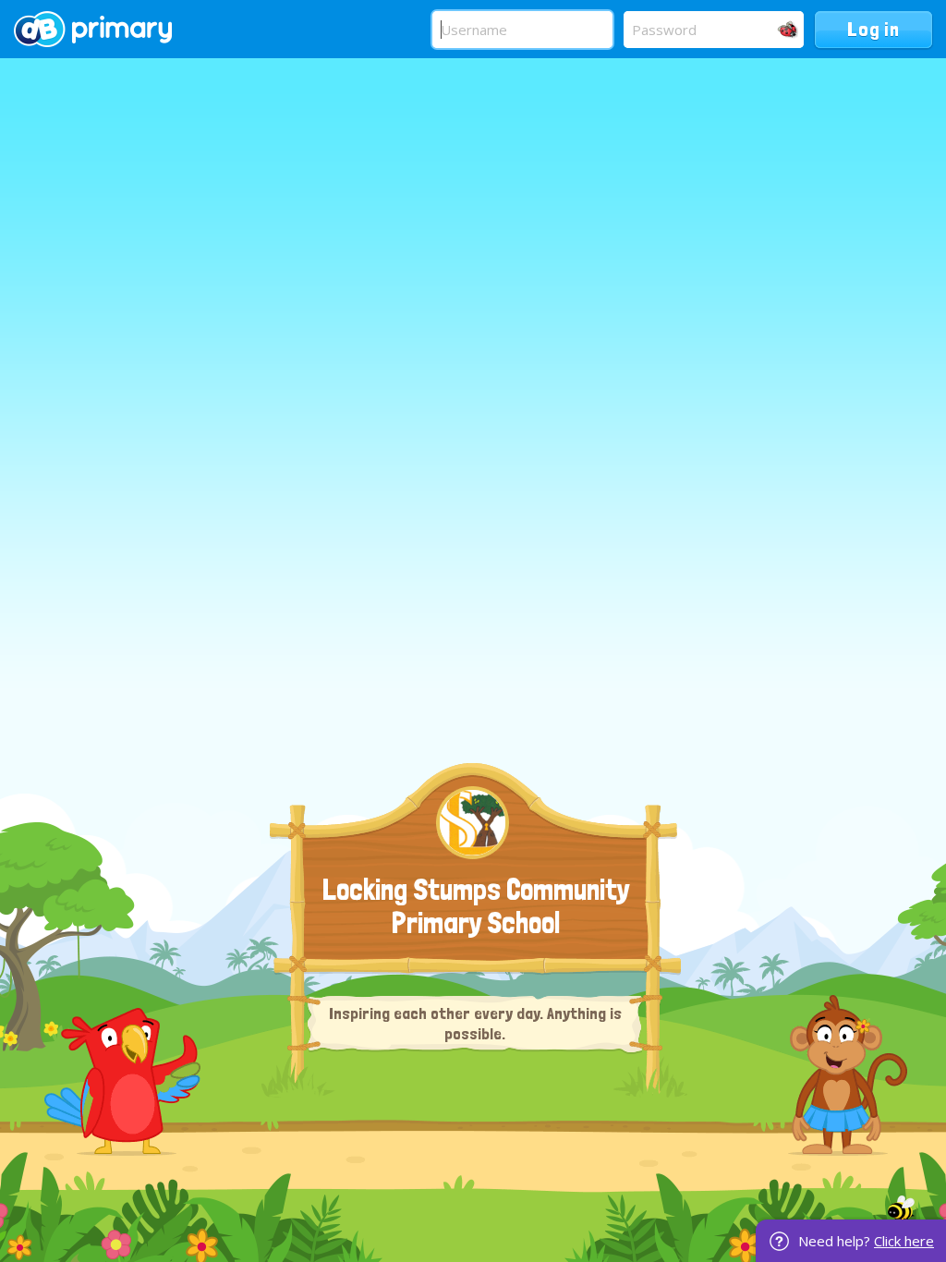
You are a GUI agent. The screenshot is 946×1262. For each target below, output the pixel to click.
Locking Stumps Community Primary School (476, 906)
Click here (904, 1241)
